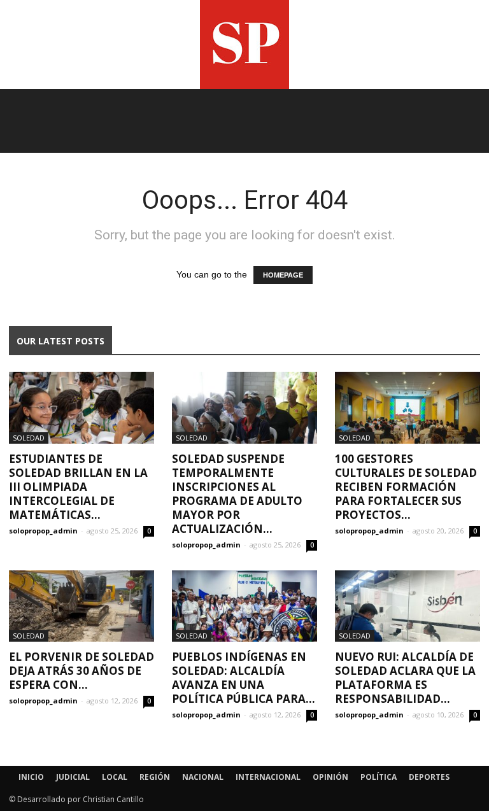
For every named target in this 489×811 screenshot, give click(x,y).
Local (114, 777)
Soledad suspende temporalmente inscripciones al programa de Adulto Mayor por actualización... (237, 493)
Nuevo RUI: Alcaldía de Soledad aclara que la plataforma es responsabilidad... (405, 677)
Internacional (268, 777)
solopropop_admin (43, 530)
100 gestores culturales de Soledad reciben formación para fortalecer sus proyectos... (406, 486)
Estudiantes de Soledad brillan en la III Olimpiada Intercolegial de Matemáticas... (78, 486)
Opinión (330, 777)
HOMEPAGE (283, 275)
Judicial (73, 777)
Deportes (429, 777)
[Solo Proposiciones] (244, 44)
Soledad (29, 437)
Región (154, 777)
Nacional (202, 777)
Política (378, 777)
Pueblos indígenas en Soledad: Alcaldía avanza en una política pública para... (243, 677)
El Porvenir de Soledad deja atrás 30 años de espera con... (81, 670)
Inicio (31, 777)
